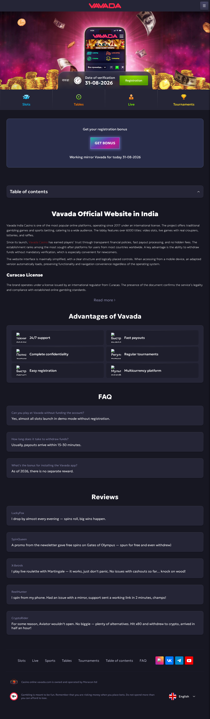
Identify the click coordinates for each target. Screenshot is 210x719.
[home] (105, 5)
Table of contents (119, 660)
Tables (67, 660)
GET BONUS (105, 143)
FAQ (143, 660)
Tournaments (88, 660)
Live (35, 660)
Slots (22, 660)
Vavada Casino (38, 242)
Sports (50, 660)
